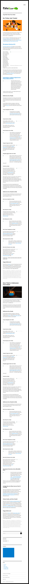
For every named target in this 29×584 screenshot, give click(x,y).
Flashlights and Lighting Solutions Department (10, 493)
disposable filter (14, 521)
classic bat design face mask (10, 123)
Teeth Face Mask (10, 172)
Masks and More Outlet (18, 525)
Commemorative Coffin (17, 271)
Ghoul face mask (5, 426)
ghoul (19, 521)
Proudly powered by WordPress (10, 581)
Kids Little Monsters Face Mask (16, 274)
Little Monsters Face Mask (11, 275)
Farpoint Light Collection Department (8, 494)
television (4, 277)
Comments (6, 567)
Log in (5, 565)
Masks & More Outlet (16, 315)
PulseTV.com (8, 504)
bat (15, 520)
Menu (25, 4)
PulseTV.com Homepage (6, 573)
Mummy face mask (15, 223)
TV (18, 277)
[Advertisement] (8, 552)
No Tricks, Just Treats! (10, 18)
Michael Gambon (16, 275)
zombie (8, 527)
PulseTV (7, 105)
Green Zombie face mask (14, 203)
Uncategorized (13, 270)
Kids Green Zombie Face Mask (8, 274)
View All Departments (6, 577)
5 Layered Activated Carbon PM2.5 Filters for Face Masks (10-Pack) (15, 477)
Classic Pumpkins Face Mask (10, 271)
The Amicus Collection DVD (9, 44)
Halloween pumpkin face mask (7, 233)
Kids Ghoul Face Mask (15, 523)
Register (5, 564)
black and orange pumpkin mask (15, 113)
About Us (4, 579)
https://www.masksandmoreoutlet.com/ (9, 506)
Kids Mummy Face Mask (18, 524)
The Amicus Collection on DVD (7, 46)
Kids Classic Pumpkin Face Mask (12, 273)
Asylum (18, 270)
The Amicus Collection (10, 73)
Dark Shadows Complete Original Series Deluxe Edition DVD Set (12, 78)
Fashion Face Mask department (15, 501)
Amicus (16, 270)
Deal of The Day (5, 575)
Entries (5, 566)
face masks (17, 521)
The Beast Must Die (15, 277)
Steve (5, 270)
